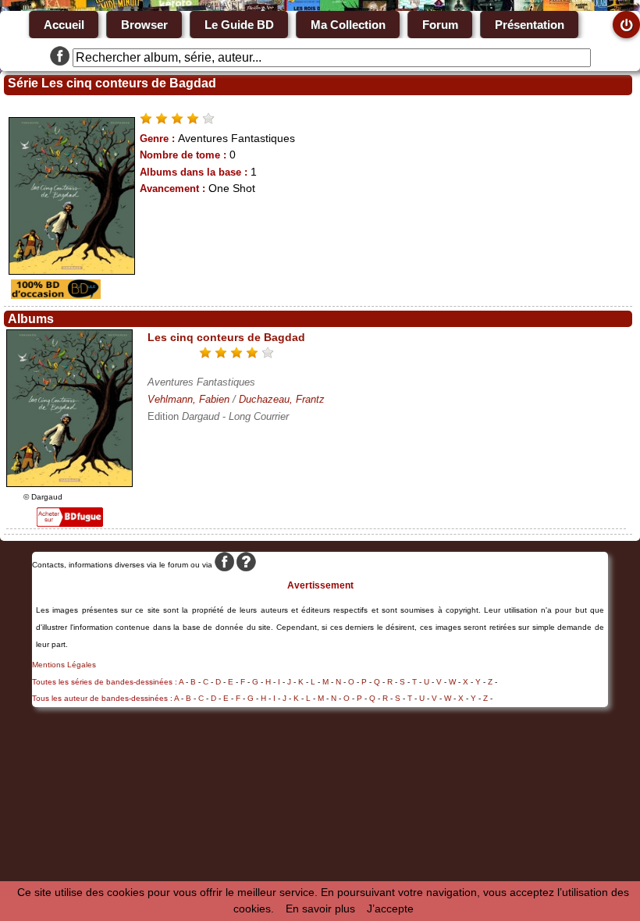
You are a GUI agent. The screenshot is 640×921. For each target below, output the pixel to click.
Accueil (64, 24)
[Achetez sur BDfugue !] (70, 523)
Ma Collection (348, 24)
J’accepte (390, 908)
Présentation (529, 24)
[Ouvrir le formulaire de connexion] (626, 24)
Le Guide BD (239, 24)
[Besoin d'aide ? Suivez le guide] (246, 564)
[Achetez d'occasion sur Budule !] (54, 295)
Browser (144, 24)
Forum (440, 24)
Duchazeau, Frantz (282, 399)
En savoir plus (320, 908)
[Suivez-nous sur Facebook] (59, 58)
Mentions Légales (64, 664)
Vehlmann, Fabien (188, 399)
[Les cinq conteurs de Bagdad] (69, 483)
